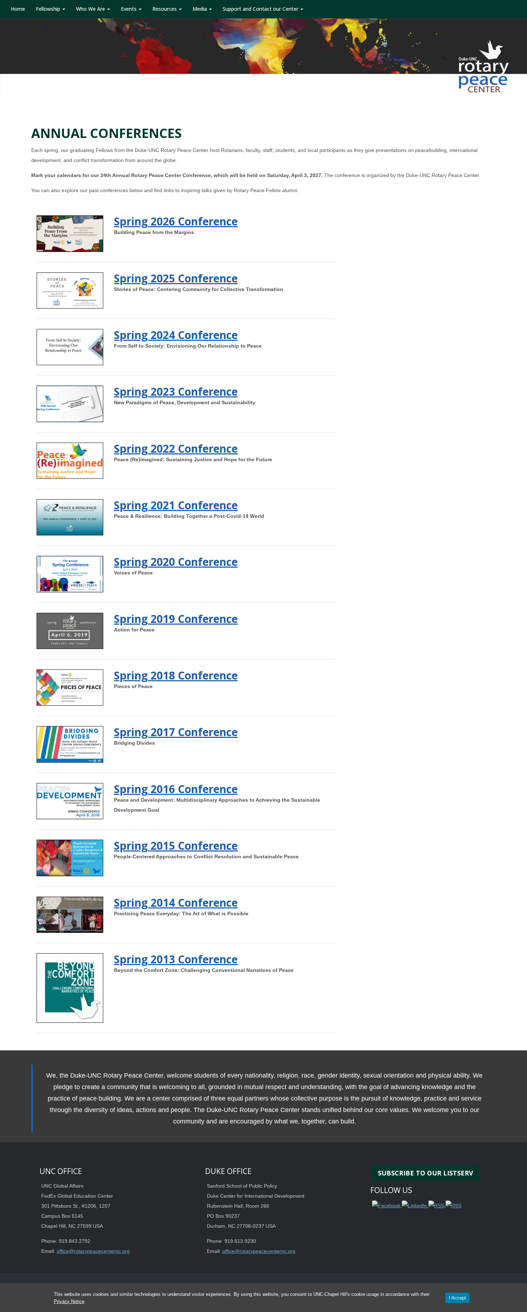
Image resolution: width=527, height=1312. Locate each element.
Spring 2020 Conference (176, 561)
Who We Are (91, 8)
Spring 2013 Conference (176, 959)
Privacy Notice (69, 1301)
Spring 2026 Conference (176, 221)
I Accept (457, 1298)
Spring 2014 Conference (176, 902)
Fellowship (49, 8)
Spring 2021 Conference (176, 505)
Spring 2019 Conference (176, 618)
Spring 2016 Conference (176, 789)
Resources (165, 8)
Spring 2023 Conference (176, 391)
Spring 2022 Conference (176, 448)
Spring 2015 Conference (176, 845)
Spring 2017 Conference (176, 732)
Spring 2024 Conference (176, 335)
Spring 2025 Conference (176, 278)
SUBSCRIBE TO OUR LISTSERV (425, 1173)
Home (18, 8)
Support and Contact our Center (261, 8)
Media (200, 8)
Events (129, 8)
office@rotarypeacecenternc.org (93, 1251)
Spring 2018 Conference (176, 675)
